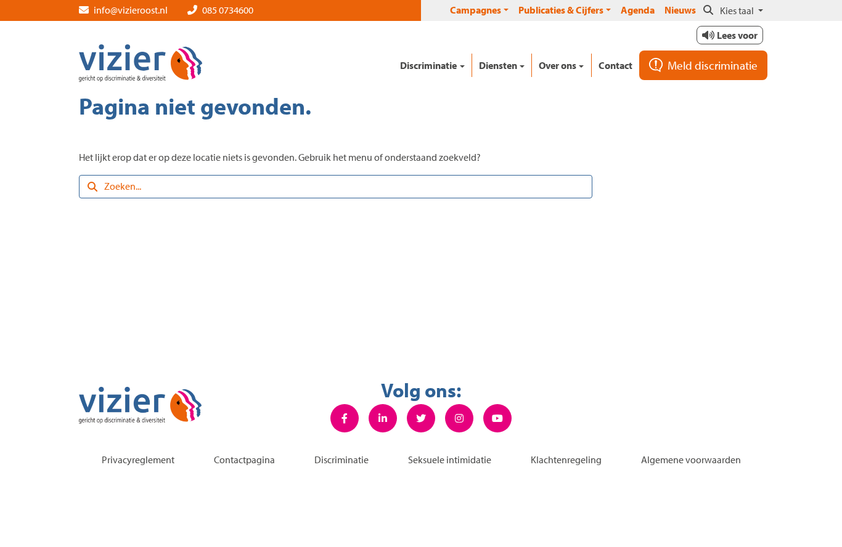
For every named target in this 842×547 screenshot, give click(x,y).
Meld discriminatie (713, 65)
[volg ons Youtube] (497, 418)
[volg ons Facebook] (344, 418)
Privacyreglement (138, 459)
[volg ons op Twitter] (421, 418)
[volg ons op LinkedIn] (383, 418)
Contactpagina (244, 459)
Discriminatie (341, 459)
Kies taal (738, 10)
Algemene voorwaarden (691, 459)
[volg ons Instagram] (459, 418)
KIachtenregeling (566, 459)
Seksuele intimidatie (449, 459)
